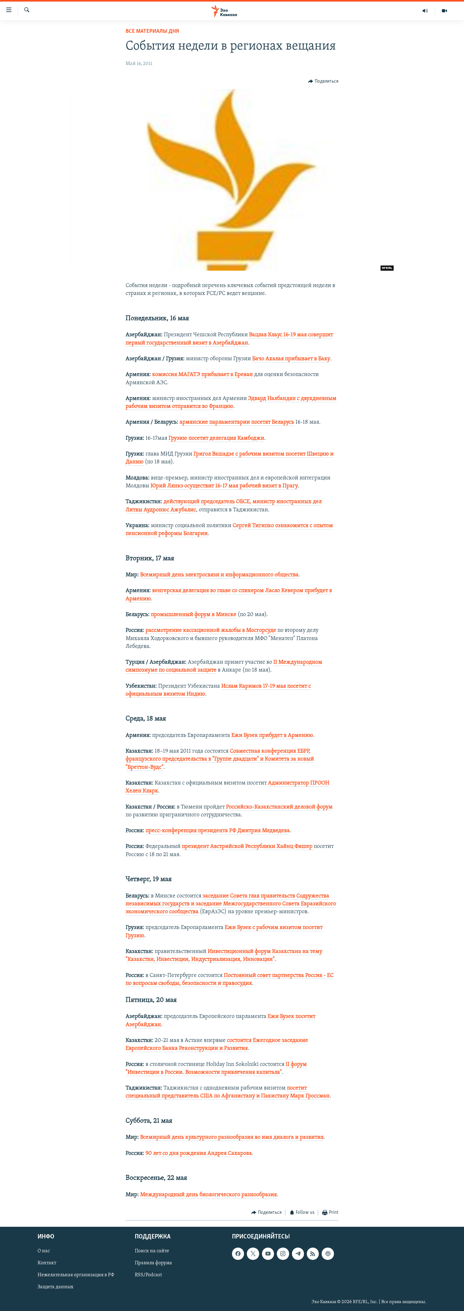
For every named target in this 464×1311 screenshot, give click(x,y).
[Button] (323, 81)
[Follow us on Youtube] (268, 1254)
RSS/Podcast (148, 1275)
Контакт (47, 1263)
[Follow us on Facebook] (238, 1254)
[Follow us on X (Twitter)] (253, 1254)
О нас (44, 1251)
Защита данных (55, 1287)
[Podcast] (328, 1254)
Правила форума (153, 1263)
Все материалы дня (152, 31)
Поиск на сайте (152, 1251)
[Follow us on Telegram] (298, 1254)
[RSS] (313, 1254)
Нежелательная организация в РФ (76, 1275)
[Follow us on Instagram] (283, 1254)
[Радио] (425, 10)
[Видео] (444, 10)
